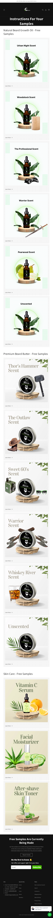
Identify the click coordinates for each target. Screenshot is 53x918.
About (20, 894)
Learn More (8, 86)
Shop (20, 888)
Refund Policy (38, 897)
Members (21, 897)
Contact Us (37, 891)
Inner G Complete (24, 914)
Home (20, 885)
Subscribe (37, 867)
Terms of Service (38, 903)
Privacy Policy (38, 900)
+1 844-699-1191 (12, 891)
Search (36, 888)
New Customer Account (40, 885)
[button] (4, 9)
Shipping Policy (38, 894)
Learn (20, 891)
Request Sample (26, 854)
